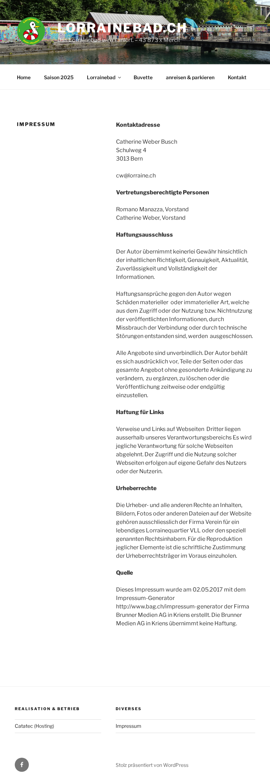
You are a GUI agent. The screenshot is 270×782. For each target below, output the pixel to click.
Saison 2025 (58, 77)
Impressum (128, 726)
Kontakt (237, 77)
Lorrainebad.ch (122, 28)
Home (24, 77)
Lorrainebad (101, 77)
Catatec (24, 726)
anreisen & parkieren (190, 77)
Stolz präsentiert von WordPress (152, 765)
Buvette (143, 77)
